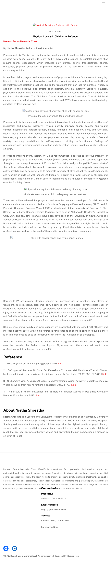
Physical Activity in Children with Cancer (55, 36)
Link (60, 363)
